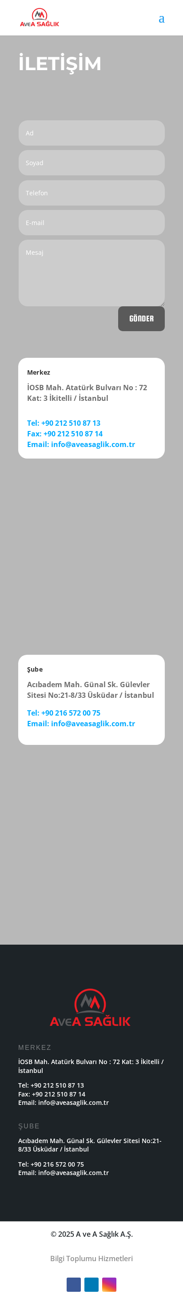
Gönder (141, 318)
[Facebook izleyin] (74, 1285)
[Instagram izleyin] (109, 1285)
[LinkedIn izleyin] (91, 1285)
